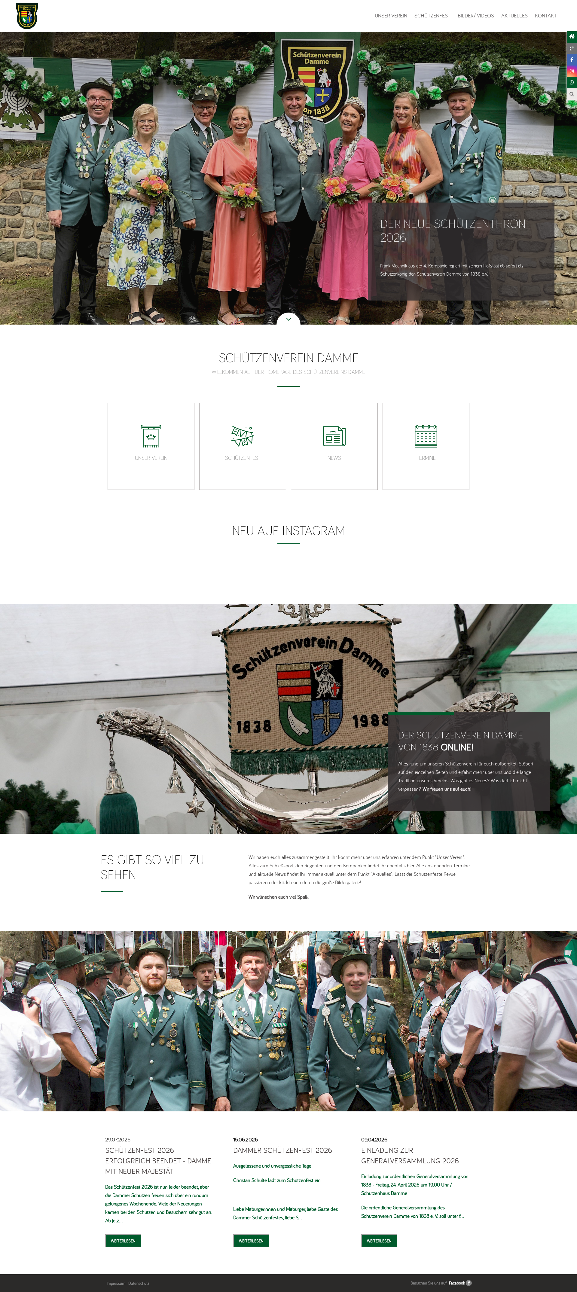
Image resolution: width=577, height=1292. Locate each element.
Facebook (457, 1283)
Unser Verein (391, 15)
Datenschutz (138, 1283)
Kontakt (546, 15)
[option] (151, 446)
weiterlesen (123, 1241)
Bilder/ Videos (476, 15)
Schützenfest (432, 15)
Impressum (116, 1283)
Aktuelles (514, 15)
